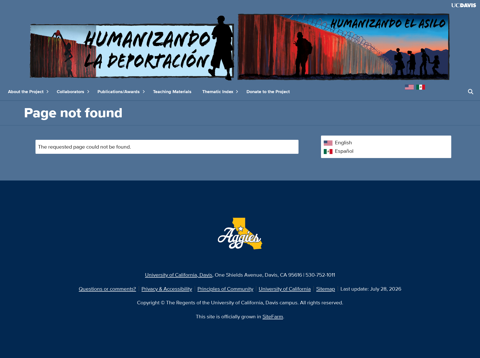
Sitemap (325, 289)
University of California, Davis (178, 275)
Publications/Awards (119, 91)
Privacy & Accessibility (167, 289)
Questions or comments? (107, 289)
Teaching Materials (172, 91)
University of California (285, 289)
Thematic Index (217, 91)
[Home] (240, 46)
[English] (410, 86)
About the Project (26, 91)
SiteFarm (272, 316)
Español (344, 151)
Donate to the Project (268, 91)
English (343, 142)
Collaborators (70, 91)
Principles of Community (225, 289)
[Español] (422, 86)
